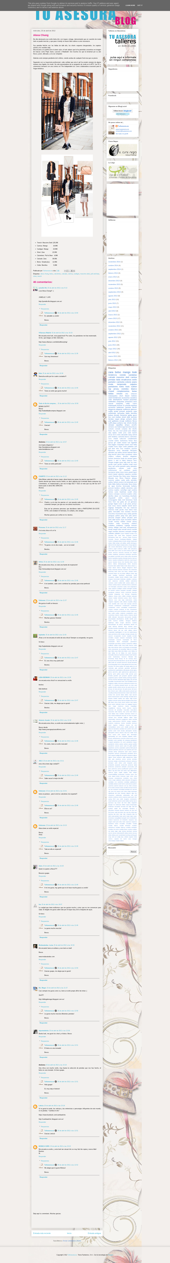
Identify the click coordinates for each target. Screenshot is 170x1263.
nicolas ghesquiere (126, 730)
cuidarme (122, 613)
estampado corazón (114, 639)
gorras (110, 674)
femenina (117, 458)
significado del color (114, 793)
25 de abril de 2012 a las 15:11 (53, 761)
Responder (42, 304)
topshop (134, 405)
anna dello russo (113, 550)
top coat (126, 812)
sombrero (127, 470)
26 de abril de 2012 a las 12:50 (67, 968)
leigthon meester (113, 700)
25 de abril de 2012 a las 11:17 (56, 527)
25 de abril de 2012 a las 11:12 (56, 476)
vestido (123, 375)
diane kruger (120, 622)
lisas (135, 700)
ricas (109, 776)
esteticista (129, 643)
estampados (112, 396)
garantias (127, 668)
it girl (125, 504)
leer (124, 698)
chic (126, 394)
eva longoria (126, 647)
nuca (109, 734)
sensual (130, 787)
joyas (121, 462)
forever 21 (121, 405)
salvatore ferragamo (131, 780)
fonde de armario (116, 662)
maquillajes (134, 706)
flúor (135, 441)
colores (128, 382)
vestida (135, 823)
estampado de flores (130, 639)
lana (109, 444)
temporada (121, 384)
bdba (114, 484)
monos (123, 723)
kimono (135, 693)
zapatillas (119, 425)
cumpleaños (129, 613)
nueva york (116, 734)
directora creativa (131, 622)
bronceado (117, 579)
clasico (110, 494)
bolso (51, 274)
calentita (121, 581)
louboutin (118, 704)
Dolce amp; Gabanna (129, 476)
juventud (118, 693)
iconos (135, 681)
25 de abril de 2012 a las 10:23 (62, 333)
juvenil (114, 693)
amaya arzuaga (127, 546)
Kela (40, 373)
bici (123, 562)
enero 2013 (112, 318)
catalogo (134, 590)
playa (115, 423)
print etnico (118, 763)
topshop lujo (112, 814)
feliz (136, 657)
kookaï (110, 694)
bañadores (121, 560)
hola (135, 679)
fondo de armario (126, 458)
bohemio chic (127, 569)
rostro (110, 780)
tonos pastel (128, 472)
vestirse (130, 829)
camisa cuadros (113, 490)
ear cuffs (124, 630)
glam (120, 672)
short (35, 276)
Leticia (41, 1105)
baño (125, 560)
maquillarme (111, 708)
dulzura (110, 630)
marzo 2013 (112, 315)
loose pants (111, 704)
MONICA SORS (44, 1146)
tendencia (112, 375)
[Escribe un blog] (67, 271)
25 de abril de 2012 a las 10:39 (53, 373)
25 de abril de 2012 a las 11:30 (53, 562)
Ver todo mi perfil (122, 134)
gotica (118, 674)
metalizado (118, 715)
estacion (122, 637)
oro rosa (118, 736)
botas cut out (118, 573)
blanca (129, 565)
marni (124, 708)
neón (118, 730)
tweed (115, 474)
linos (132, 700)
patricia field (129, 748)
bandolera (115, 558)
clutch (110, 398)
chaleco (111, 456)
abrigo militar (112, 543)
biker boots (133, 562)
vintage (134, 531)
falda (118, 380)
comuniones (133, 609)
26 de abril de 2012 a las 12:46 (67, 542)
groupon (124, 675)
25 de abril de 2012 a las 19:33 (64, 945)
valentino (121, 474)
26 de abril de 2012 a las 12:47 (67, 658)
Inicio (69, 1233)
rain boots (124, 770)
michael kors (112, 717)
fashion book (128, 655)
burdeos (117, 488)
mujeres (115, 725)
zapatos (133, 384)
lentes (119, 700)
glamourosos (133, 672)
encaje (121, 421)
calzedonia (134, 581)
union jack (116, 821)
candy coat (126, 586)
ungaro (110, 821)
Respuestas (45, 309)
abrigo (122, 419)
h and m (117, 460)
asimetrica (122, 554)
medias (118, 417)
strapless (126, 799)
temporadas (133, 804)
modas (129, 721)
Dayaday (110, 535)
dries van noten (129, 628)
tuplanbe (42, 635)
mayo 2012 (112, 349)
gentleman (134, 668)
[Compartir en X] (69, 271)
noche (117, 466)
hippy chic (130, 679)
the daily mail (130, 806)
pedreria (129, 749)
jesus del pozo (132, 689)
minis (135, 717)
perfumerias (123, 753)
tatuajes (110, 804)
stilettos (134, 523)
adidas (124, 543)
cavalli (129, 492)
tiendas (111, 419)
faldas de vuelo (126, 653)
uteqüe (115, 529)
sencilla (126, 787)
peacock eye (122, 749)
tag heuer (118, 802)
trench (39, 276)
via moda (111, 831)
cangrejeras (133, 586)
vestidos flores (123, 829)
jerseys (134, 504)
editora (130, 630)
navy (125, 514)
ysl (115, 837)
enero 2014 (112, 277)
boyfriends (129, 575)
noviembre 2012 (114, 326)
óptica (122, 840)
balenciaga (121, 427)
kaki (131, 693)
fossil (109, 664)
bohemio (120, 569)
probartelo (111, 765)
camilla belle (121, 583)
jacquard (122, 685)
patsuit (135, 748)
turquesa (131, 820)
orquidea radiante (127, 736)
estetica (123, 643)
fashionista (123, 441)
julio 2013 (111, 299)
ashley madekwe (113, 554)
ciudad (115, 598)
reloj (109, 433)
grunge (110, 504)
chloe (135, 492)
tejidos (114, 433)
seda (128, 468)
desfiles (111, 496)
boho (115, 571)
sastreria (110, 785)
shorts (129, 423)
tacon (135, 801)
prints (135, 763)
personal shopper (114, 518)
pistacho (119, 757)
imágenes (111, 683)
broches (119, 486)
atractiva (134, 554)
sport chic (134, 797)
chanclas (134, 592)
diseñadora (127, 624)
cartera (118, 590)
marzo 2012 (112, 356)
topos (135, 472)
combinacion (117, 605)
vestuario (128, 531)
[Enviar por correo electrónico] (65, 271)
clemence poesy (123, 598)
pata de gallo (128, 746)
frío (115, 666)
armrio (110, 552)
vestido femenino (125, 825)
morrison (134, 723)
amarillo (134, 425)
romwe (129, 521)
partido (135, 744)
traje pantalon (115, 816)
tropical (110, 820)
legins (127, 698)
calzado (64, 274)
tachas (131, 801)
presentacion (122, 761)
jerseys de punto (123, 689)
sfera (125, 791)
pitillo (124, 757)
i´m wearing (115, 685)
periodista (130, 753)
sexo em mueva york (117, 791)
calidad (127, 581)
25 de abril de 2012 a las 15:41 (56, 791)
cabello (123, 488)
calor (135, 488)
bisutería (110, 565)
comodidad (124, 607)
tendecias (111, 806)
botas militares (126, 573)
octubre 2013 (113, 288)
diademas (111, 622)
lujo (128, 508)
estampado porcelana (114, 643)
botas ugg (134, 573)
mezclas (124, 715)
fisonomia (111, 660)
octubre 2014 (113, 265)
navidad (122, 728)
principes (110, 763)
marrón (135, 708)
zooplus (117, 840)
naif (113, 466)
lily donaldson (127, 700)
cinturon (134, 394)
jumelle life (43, 288)
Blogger (110, 1255)
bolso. (126, 571)
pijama (135, 755)
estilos (116, 441)
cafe (109, 581)
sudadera (111, 525)
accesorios (126, 398)
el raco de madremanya (130, 632)
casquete (123, 590)
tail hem (124, 802)
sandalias (133, 375)
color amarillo (112, 603)
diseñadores (117, 400)
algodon (134, 545)
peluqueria (121, 751)
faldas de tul (116, 653)
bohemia (114, 569)
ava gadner (111, 556)
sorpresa (124, 797)
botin (109, 575)
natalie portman (129, 727)
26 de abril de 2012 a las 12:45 (67, 499)
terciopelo (117, 806)
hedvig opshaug (127, 677)
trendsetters (133, 818)
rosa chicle (133, 778)
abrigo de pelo (122, 541)
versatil (124, 529)
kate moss (112, 506)
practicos (118, 759)
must (121, 431)
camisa (70, 274)
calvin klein (121, 454)
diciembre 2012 (114, 322)
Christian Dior (117, 476)
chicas (115, 596)
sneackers (111, 795)
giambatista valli (120, 670)
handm (120, 677)
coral (118, 611)
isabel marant (122, 443)
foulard (125, 400)
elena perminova (113, 634)
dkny (125, 626)
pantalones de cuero (120, 742)
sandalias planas (113, 784)
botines (134, 396)
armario (129, 419)
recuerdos (128, 519)
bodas (110, 569)
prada (116, 411)
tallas (129, 802)
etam (112, 647)
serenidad (121, 789)
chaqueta (119, 403)
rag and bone (116, 770)
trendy (110, 529)
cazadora (133, 398)
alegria (123, 545)
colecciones (128, 600)
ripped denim (116, 776)
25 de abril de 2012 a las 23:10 (56, 1065)
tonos (122, 472)
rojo (125, 423)
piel (123, 755)
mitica (130, 719)
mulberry (121, 725)
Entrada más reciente (42, 1233)
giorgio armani (129, 670)
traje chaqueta (127, 814)
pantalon (112, 382)
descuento (121, 617)
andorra (110, 548)
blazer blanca (117, 567)
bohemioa (134, 569)
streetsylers (133, 799)
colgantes (116, 601)
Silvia (41, 562)
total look (123, 527)
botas (134, 391)
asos (135, 401)
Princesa (42, 527)
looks (121, 387)
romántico (126, 778)
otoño (125, 446)
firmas (131, 441)
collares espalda (127, 601)
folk (134, 660)
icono (120, 504)
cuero (135, 403)
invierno (132, 683)
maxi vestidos (120, 713)
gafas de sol (125, 502)
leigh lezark (133, 698)
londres (128, 702)
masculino (126, 710)
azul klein (117, 556)
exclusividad (133, 647)
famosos (116, 655)
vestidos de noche (113, 829)
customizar (111, 615)
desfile (127, 619)
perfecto (117, 753)
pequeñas (111, 753)
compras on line (124, 609)
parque (130, 744)
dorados (115, 628)
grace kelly (124, 674)
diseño (134, 429)
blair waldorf (117, 565)
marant (126, 444)
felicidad (130, 657)
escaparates (117, 636)
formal (129, 662)
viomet (130, 833)
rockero (116, 521)
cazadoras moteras (114, 592)
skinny (134, 521)
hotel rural (124, 681)
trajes (128, 816)
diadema (134, 620)
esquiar (117, 637)
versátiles (128, 823)
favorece (124, 657)
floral (115, 660)
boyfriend (121, 575)
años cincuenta (132, 556)
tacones (134, 417)
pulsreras (114, 768)
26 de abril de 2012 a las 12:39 (67, 353)
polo (113, 759)
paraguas (111, 516)
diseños (125, 456)
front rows (134, 664)
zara (110, 372)
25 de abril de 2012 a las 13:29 (60, 677)
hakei (124, 460)
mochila (135, 719)
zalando (117, 533)
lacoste (135, 694)
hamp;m (129, 460)
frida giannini (125, 664)
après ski (134, 550)
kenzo (119, 506)
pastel (125, 431)
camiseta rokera (126, 584)
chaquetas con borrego (122, 594)
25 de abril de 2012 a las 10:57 (56, 442)
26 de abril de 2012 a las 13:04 (67, 313)
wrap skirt (111, 837)
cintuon (110, 598)
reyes (132, 774)
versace (134, 448)
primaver (128, 761)
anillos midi (127, 548)
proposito (117, 765)
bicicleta (127, 562)
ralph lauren (116, 519)
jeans (134, 382)
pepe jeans (128, 751)
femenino (123, 415)
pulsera (120, 423)
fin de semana (128, 658)
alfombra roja (112, 452)
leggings (111, 508)
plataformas (129, 757)
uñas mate (122, 821)
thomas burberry (125, 810)
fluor (131, 660)
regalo (120, 772)
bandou (120, 558)
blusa (130, 484)
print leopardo (128, 763)
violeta (126, 833)
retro (117, 448)
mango (126, 372)
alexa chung (44, 274)
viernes (114, 833)
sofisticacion (112, 470)
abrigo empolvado (132, 541)
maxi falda (133, 444)
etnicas (116, 647)
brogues (110, 579)
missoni (134, 512)
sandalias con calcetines (115, 782)
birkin (129, 564)
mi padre (134, 715)
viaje (120, 831)
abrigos (127, 425)
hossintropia (117, 681)
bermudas (125, 484)
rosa (121, 448)
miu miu (116, 431)
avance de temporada (126, 482)
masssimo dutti (112, 711)
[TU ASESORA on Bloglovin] (123, 112)
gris (120, 675)
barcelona (128, 427)
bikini (135, 452)
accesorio (111, 407)
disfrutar (120, 626)
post (129, 431)
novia (135, 732)
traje (121, 814)
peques (135, 751)
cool (115, 611)
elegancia (111, 409)
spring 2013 (112, 799)
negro (120, 446)
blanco (134, 389)
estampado (112, 405)
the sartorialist (123, 808)
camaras (110, 583)
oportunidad (111, 736)
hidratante (120, 679)
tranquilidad (118, 818)
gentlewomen (112, 670)
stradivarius (126, 380)
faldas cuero (127, 651)
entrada (132, 634)
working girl (133, 835)
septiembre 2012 (114, 334)
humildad (130, 681)
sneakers (127, 448)
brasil (135, 575)
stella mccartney (122, 523)
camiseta (120, 382)
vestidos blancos (120, 827)
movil (109, 725)
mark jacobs (119, 510)
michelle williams (123, 717)
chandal (110, 594)
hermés (115, 679)
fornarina (134, 662)
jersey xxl (134, 687)
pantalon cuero (112, 740)
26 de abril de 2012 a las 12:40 (67, 388)
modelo (110, 446)
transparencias (132, 527)
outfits (110, 411)
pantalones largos (132, 742)
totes (117, 814)
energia (127, 634)
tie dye (132, 810)
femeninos (129, 500)
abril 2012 (112, 352)
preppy (116, 761)
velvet (116, 823)
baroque (125, 558)
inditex (116, 683)
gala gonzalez (119, 668)
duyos (115, 630)
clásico (135, 598)
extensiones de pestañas (119, 649)
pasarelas (133, 400)
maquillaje (120, 444)
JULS (41, 761)
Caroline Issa (133, 533)
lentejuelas (118, 508)
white (109, 835)
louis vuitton (131, 387)
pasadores (111, 746)
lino (125, 508)
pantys (121, 744)
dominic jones (132, 626)
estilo (134, 380)
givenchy (115, 672)
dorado (116, 415)
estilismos (126, 409)
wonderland (122, 835)
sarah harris (121, 784)
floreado (119, 660)
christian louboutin (131, 596)
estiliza (116, 645)
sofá (135, 795)
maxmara (127, 713)
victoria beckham (127, 831)
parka (128, 466)
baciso (110, 558)
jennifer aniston (117, 687)
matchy (120, 711)
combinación (126, 605)
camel (115, 583)
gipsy (135, 670)
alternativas (119, 546)
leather (120, 698)
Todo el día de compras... (48, 403)
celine (135, 454)
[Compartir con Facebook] (72, 271)
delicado (114, 617)
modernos (117, 723)
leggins (114, 444)
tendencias (117, 398)
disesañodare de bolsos (115, 624)
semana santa (119, 787)
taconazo (111, 802)
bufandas (123, 579)
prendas (111, 380)
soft (132, 795)
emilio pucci (123, 498)
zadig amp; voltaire (122, 837)
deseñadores (120, 619)
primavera (129, 401)
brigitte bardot (119, 577)
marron (129, 708)
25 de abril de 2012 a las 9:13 (57, 288)
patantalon (122, 748)
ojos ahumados (132, 734)
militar (131, 717)
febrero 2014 (113, 273)
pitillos (124, 518)
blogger (124, 567)
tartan (118, 472)
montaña (128, 723)
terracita (123, 806)
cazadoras (128, 454)
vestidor (134, 474)
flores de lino (125, 660)
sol (120, 470)
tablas (127, 801)
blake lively (124, 565)
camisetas (133, 437)
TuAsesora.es (48, 271)
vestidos (125, 389)
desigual (128, 620)
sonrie (120, 797)
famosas (134, 653)
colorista (110, 605)
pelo (130, 516)
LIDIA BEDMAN (44, 677)
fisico (135, 658)
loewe (123, 702)
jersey (116, 389)
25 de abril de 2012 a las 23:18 (54, 1105)
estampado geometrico (129, 641)
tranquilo (123, 818)
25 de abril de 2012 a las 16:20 (53, 866)
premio (129, 759)
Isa (40, 904)
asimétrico (128, 554)
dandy (122, 615)
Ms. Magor (42, 988)
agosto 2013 (112, 296)
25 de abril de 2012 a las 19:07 (52, 904)
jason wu (128, 685)
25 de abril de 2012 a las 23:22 (60, 1146)
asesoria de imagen (130, 552)
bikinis (115, 564)
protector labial (132, 765)
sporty (135, 470)
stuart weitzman (112, 801)
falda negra (114, 651)
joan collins (119, 691)
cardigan (76, 274)
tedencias (118, 804)
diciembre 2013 (114, 281)
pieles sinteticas (128, 755)
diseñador (133, 496)
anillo (128, 480)
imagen (116, 462)
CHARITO (42, 476)
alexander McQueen (129, 450)
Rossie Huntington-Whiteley (123, 539)
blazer (127, 396)
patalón (135, 746)
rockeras (122, 776)
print (135, 518)
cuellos (117, 613)
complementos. (132, 607)
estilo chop (121, 645)
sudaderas (119, 525)
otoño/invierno (116, 738)
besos (119, 562)
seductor (121, 785)
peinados (134, 466)
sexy (135, 468)
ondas (129, 514)
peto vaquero (112, 755)
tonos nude (114, 812)
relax (130, 772)
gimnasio (134, 502)
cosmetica (123, 611)
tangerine (134, 802)
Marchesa (111, 450)
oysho (132, 738)
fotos (110, 502)
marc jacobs (117, 464)
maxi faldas (111, 713)
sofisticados (126, 795)
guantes (130, 675)
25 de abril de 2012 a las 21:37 (57, 988)
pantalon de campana (123, 740)
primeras (134, 761)
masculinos (133, 710)
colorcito (134, 603)
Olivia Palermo (124, 478)
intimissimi (127, 683)
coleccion (123, 438)
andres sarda (120, 480)
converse (123, 494)
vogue (117, 419)
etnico (120, 647)
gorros (110, 460)
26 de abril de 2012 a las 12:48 (67, 741)
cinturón (111, 429)
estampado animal (131, 637)
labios (122, 694)
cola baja (121, 600)
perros (135, 516)
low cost (111, 417)
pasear (117, 746)
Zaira (40, 866)
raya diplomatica (132, 770)
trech (128, 818)
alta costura (111, 546)
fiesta (116, 658)
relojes (135, 772)
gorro (114, 674)
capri (129, 490)
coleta (135, 600)
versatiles (122, 823)
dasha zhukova (128, 615)
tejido (128, 413)
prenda (127, 405)
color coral (120, 603)
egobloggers (118, 632)
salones (121, 468)
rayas (122, 519)
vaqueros (128, 474)
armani (124, 452)
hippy (125, 679)
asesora (115, 552)
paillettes (131, 446)
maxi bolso (129, 510)
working (128, 835)
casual (110, 403)
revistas (127, 774)
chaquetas (120, 401)
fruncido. (110, 666)
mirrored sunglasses (122, 719)
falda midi (121, 500)
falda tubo (121, 651)
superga (127, 525)
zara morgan (132, 839)
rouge (114, 780)
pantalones (113, 387)
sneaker (111, 523)
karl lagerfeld (132, 443)
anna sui (120, 550)
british (135, 577)
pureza (120, 768)
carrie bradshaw (120, 492)
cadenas (134, 579)
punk (110, 519)
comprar (116, 609)
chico (119, 596)
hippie (116, 504)
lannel (130, 506)
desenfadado (112, 619)
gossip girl (112, 443)
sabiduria (118, 780)
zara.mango (111, 840)
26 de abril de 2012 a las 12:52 (67, 1165)
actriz (118, 450)
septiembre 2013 (114, 292)
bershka (134, 413)
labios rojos (128, 694)
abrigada (115, 541)
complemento (132, 438)
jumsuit (132, 691)
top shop (131, 812)
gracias (131, 674)
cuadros (129, 494)
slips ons (134, 793)
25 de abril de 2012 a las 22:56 (59, 1030)
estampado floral (114, 641)
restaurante (121, 774)
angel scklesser (118, 548)
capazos (114, 588)
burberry (114, 437)
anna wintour (127, 550)
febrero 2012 (113, 360)
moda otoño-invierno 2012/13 (117, 721)
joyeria (128, 691)
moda (110, 384)
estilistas (110, 645)
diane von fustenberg (121, 496)
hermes (110, 679)
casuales (128, 590)
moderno (110, 723)
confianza (111, 611)
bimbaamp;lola (122, 564)
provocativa (131, 766)
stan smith (120, 799)
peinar (115, 751)
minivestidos (111, 719)
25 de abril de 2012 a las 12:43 (56, 635)
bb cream (130, 560)
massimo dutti (85, 274)
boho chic (121, 571)
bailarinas (120, 407)
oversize (123, 738)
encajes (123, 634)
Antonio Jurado (44, 720)
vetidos (135, 829)
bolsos (110, 415)
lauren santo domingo (122, 696)
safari (123, 780)
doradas (110, 628)
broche (114, 454)
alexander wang (126, 435)
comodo (117, 429)
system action (121, 801)
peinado (110, 751)
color (110, 400)
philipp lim (118, 755)
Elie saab (118, 535)
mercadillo (116, 512)
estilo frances (129, 645)
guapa (135, 675)
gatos (135, 458)
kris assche (116, 694)
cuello (113, 613)
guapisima (111, 677)
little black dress (113, 702)
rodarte (123, 521)
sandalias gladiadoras (130, 782)
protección (124, 765)
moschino (111, 514)
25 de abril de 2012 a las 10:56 (68, 403)
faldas (111, 394)
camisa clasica (117, 584)
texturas (134, 525)
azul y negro (124, 556)
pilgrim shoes (112, 757)
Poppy (129, 537)
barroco (134, 558)
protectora (111, 766)
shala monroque (132, 791)
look (134, 372)
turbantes (125, 820)
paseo (121, 746)
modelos (125, 464)
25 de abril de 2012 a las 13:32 (61, 720)
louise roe (124, 704)
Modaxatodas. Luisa (46, 945)
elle (119, 634)
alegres (119, 545)
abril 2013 (112, 311)
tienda (134, 423)
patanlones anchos (113, 748)
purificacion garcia (127, 768)
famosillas (111, 655)
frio (130, 664)
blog (109, 454)
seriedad (127, 789)
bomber (131, 571)
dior (130, 429)
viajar (116, 831)
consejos (117, 494)
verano (119, 394)
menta (113, 715)
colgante (110, 601)
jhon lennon (111, 691)
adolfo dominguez (132, 543)
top (109, 389)
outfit (110, 423)
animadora (134, 548)
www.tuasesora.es (122, 129)
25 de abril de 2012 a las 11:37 (56, 600)
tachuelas (120, 413)
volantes (111, 533)
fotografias (114, 664)
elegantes (133, 456)
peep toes (124, 516)
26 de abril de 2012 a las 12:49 (67, 846)
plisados (130, 518)
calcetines (57, 274)
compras (124, 429)
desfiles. (121, 620)
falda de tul (130, 649)
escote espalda (126, 636)
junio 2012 (112, 345)
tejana (128, 804)
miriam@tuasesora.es (124, 131)
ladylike (124, 506)
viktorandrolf (120, 833)
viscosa (134, 833)
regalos (126, 772)
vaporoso (128, 821)
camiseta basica (123, 437)
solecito (110, 797)
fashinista (122, 655)
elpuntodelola (44, 1030)
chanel (111, 391)
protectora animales (121, 766)
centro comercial (126, 592)
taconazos (111, 472)
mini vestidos (126, 512)
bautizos (115, 560)
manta (127, 706)
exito (109, 649)
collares (118, 456)
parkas (126, 744)
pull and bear (95, 274)
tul (120, 820)
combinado (134, 605)
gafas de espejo (124, 666)
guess (116, 677)
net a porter (127, 728)
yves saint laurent (130, 433)
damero (117, 615)
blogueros (130, 567)
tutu (136, 820)
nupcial (124, 734)
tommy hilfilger (113, 527)
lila (122, 700)
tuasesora (116, 820)
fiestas (121, 658)
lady (125, 462)
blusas (134, 427)
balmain (130, 452)
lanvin (135, 506)
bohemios (111, 571)
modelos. (134, 721)
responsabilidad (112, 774)
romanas (110, 778)
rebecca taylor (112, 772)
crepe (132, 611)
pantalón (123, 466)
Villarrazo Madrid (45, 333)
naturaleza (116, 728)
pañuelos (115, 749)
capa (109, 588)
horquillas (111, 681)
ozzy (135, 738)
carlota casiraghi (127, 588)
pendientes (112, 468)
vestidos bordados (131, 827)
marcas (119, 708)
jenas (129, 504)
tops (135, 812)
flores (110, 431)
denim (134, 407)
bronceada (126, 486)
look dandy (133, 702)
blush (135, 567)
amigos (135, 546)
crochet (110, 441)
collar (128, 403)
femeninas (111, 658)
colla (121, 601)
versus (129, 529)
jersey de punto (126, 687)
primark (122, 411)
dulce (135, 628)
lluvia (119, 702)
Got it (140, 5)
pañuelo (110, 749)
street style (126, 417)
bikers (110, 564)
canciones (120, 586)
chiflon (124, 596)
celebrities (112, 401)
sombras (115, 797)
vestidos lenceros (119, 531)
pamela (134, 514)
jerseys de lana (112, 689)
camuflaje (123, 490)
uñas (119, 529)
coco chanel (113, 438)
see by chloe (128, 785)
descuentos (128, 617)
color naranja (127, 603)
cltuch (130, 598)
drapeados (121, 628)
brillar (131, 577)
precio (124, 759)
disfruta (115, 626)
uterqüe (111, 425)
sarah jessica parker (131, 784)
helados (134, 677)
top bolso (120, 812)
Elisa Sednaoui (126, 535)
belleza (118, 484)
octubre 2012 (113, 330)
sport (129, 797)
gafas (130, 415)
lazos (135, 696)
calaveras (115, 581)
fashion (110, 458)
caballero (128, 579)
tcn (114, 804)
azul (116, 427)
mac (109, 706)
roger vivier (129, 776)
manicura (120, 706)
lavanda (131, 696)
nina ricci (127, 732)
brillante (126, 577)
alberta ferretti (112, 545)
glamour (134, 409)
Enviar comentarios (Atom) (72, 1241)
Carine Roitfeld (124, 533)
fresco (119, 664)
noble (131, 732)
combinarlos (111, 607)
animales (134, 480)
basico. (110, 560)
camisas (128, 407)
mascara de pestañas (115, 710)
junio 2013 (112, 303)
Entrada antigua (94, 1233)
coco (115, 600)
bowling (115, 575)
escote (134, 498)
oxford (128, 738)
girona (110, 672)
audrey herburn (113, 482)
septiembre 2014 (114, 269)
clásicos (110, 600)
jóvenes (123, 693)
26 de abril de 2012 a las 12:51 (67, 1045)
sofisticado (112, 413)
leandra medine (112, 698)
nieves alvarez (119, 732)
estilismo (128, 421)
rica (136, 774)
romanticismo (118, 778)
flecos (135, 421)
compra (110, 609)
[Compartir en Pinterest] (74, 271)
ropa (135, 411)
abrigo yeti (119, 543)
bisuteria (134, 564)
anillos (120, 452)
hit (133, 679)
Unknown (42, 600)
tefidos (123, 804)
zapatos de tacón (120, 839)
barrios (130, 558)
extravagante (112, 500)
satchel (116, 785)
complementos (123, 391)
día (119, 630)
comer (118, 607)
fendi (135, 500)
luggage (130, 704)
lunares (135, 704)
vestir (110, 476)
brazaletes (111, 577)
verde (120, 433)
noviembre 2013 (114, 284)
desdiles (134, 617)
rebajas (134, 431)
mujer (131, 464)
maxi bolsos (133, 711)
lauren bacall (112, 696)
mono (116, 446)
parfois (117, 516)
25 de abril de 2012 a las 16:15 (56, 825)
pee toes (134, 749)
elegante (119, 409)
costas (128, 611)
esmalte (134, 636)
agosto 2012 (112, 337)
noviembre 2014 (114, 262)
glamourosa (125, 672)
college (135, 601)
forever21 (124, 662)
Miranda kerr (113, 478)
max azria (126, 711)
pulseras (129, 411)
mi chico (129, 715)
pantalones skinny (113, 744)
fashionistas (116, 657)
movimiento (119, 514)
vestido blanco (113, 825)
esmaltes (110, 637)
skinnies (123, 793)
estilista (135, 643)
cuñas (135, 494)
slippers (128, 793)
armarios (111, 427)
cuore (135, 613)
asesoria (121, 552)
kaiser (128, 693)
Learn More (130, 5)
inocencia (121, 683)
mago (114, 706)
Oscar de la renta (114, 435)
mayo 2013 (112, 307)
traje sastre (123, 816)
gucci (135, 415)
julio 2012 (111, 341)
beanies (115, 562)
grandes (116, 675)
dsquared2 (111, 498)
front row (116, 502)
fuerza (118, 666)
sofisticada (119, 795)
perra (135, 753)
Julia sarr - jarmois (121, 537)
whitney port (115, 835)
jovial (124, 691)
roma (135, 776)
